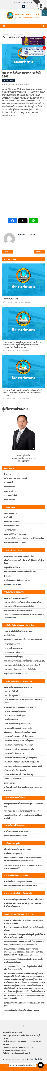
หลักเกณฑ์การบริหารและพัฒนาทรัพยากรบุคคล (20, 732)
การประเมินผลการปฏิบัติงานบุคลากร (17, 724)
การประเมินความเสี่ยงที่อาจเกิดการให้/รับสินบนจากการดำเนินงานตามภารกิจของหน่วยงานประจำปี (23, 859)
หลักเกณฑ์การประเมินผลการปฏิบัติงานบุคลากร (21, 758)
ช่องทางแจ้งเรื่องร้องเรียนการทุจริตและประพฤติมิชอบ (22, 811)
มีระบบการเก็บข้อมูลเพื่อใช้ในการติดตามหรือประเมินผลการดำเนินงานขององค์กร (24, 921)
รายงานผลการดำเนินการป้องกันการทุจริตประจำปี (20, 886)
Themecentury (23, 1069)
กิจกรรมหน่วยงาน (8, 80)
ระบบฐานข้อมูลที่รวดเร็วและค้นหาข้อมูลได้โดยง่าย (21, 1010)
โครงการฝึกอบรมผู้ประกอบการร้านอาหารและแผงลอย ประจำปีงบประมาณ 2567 (9, 252)
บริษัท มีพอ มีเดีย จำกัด (33, 1059)
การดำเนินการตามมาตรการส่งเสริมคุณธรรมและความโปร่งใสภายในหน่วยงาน (22, 904)
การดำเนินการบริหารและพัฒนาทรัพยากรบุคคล (20, 707)
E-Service (7, 576)
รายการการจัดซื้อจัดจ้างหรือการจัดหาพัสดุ (18, 631)
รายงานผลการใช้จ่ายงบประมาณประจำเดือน (19, 606)
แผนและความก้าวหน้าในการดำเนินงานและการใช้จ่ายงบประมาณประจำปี (24, 616)
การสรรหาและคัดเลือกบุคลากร (15, 711)
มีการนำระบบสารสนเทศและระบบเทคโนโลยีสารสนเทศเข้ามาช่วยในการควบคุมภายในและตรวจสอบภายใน (24, 943)
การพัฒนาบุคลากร (11, 719)
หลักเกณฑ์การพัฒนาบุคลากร (15, 753)
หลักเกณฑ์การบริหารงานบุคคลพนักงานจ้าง (19, 749)
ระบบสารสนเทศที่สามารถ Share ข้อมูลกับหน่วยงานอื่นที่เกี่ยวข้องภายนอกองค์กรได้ (23, 967)
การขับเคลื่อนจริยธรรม (13, 779)
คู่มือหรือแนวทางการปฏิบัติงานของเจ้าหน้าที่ (19, 556)
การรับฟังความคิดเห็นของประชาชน (16, 831)
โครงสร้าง (7, 474)
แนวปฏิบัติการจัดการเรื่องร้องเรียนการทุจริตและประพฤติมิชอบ (23, 805)
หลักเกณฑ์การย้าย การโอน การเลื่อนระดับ (19, 745)
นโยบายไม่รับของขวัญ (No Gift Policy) (17, 849)
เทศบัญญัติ (8, 517)
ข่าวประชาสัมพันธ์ (10, 495)
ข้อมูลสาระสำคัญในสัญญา (14, 657)
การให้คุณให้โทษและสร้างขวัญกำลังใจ (18, 728)
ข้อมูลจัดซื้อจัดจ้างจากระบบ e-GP (15, 674)
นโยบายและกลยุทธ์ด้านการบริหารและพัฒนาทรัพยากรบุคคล (23, 701)
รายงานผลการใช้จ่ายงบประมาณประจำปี (18, 611)
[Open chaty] (41, 1065)
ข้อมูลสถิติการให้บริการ (12, 567)
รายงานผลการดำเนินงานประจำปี (15, 543)
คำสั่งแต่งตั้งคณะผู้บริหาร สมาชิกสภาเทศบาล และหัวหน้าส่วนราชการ (23, 788)
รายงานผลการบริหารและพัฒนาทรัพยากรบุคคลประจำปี (23, 766)
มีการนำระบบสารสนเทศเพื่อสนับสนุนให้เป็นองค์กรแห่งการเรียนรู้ (24, 1004)
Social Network (9, 499)
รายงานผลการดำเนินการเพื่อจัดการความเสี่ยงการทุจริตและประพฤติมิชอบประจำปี (24, 866)
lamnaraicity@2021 (24, 84)
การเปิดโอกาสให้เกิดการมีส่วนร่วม (15, 836)
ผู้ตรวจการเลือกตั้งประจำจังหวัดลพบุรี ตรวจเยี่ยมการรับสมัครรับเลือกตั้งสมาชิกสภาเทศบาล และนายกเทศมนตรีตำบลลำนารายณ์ (23, 392)
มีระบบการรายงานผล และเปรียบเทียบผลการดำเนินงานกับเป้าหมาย (24, 928)
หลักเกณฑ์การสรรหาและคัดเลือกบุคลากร (19, 736)
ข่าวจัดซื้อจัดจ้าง (9, 635)
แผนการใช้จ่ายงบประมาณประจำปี (15, 598)
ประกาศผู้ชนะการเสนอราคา (14, 648)
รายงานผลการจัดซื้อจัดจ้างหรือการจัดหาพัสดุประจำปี (22, 665)
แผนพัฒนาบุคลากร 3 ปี (13, 695)
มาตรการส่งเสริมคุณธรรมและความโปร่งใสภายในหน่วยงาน (24, 899)
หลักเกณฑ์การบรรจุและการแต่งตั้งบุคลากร (19, 741)
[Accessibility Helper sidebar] (44, 13)
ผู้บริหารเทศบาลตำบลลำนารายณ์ (15, 478)
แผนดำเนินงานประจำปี (12, 521)
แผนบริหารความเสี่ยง (11, 526)
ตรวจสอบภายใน (10, 530)
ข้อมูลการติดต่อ (9, 487)
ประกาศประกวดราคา (12, 644)
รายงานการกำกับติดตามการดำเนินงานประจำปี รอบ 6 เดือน (24, 538)
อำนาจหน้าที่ (8, 482)
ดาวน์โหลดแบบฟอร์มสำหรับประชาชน (17, 580)
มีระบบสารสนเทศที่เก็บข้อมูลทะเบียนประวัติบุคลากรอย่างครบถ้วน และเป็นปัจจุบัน (23, 960)
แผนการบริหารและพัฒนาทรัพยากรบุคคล (18, 687)
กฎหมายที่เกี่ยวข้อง (10, 491)
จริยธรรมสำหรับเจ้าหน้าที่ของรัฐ (15, 770)
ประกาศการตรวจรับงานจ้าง (14, 652)
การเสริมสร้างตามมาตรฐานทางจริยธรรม (18, 881)
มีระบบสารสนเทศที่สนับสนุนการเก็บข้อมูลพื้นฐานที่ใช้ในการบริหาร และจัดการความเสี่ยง (24, 935)
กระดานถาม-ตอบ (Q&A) (12, 584)
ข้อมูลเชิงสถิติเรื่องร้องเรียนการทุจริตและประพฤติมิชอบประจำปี (23, 816)
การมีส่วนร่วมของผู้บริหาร (13, 853)
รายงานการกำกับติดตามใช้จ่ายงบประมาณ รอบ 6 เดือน (22, 602)
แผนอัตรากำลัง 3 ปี (11, 691)
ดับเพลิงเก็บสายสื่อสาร (10, 299)
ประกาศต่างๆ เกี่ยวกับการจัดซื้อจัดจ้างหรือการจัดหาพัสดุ (23, 640)
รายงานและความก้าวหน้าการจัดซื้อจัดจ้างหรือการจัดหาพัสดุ (24, 661)
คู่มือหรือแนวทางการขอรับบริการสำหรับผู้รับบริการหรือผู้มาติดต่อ (24, 561)
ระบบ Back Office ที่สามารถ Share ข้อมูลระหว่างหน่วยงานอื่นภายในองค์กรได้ (24, 997)
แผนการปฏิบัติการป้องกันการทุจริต (15, 534)
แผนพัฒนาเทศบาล (10, 513)
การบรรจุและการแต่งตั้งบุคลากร (16, 715)
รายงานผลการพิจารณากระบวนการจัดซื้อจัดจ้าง (20, 669)
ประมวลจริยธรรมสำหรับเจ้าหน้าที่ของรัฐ (19, 774)
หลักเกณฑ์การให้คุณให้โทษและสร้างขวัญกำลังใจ (22, 762)
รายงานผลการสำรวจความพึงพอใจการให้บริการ (20, 572)
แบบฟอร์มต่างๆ (9, 783)
